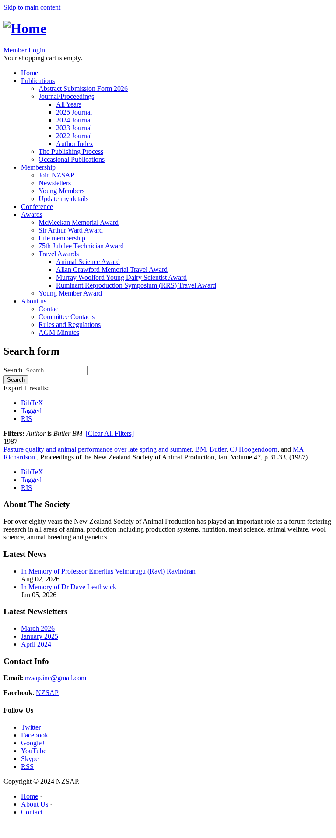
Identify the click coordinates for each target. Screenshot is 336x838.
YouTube (33, 751)
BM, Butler (210, 449)
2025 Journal (74, 112)
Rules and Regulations (69, 324)
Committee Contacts (66, 316)
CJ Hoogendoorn (253, 449)
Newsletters (54, 183)
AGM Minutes (58, 332)
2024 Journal (74, 120)
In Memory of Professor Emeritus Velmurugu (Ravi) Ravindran (108, 571)
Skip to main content (32, 7)
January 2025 (39, 636)
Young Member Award (70, 293)
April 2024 (36, 644)
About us (33, 301)
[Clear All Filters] (110, 433)
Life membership (61, 238)
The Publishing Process (70, 151)
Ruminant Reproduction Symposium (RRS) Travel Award (136, 285)
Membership (38, 167)
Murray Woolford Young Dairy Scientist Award (121, 277)
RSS (27, 766)
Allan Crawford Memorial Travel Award (112, 269)
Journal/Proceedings (66, 96)
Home (29, 72)
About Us (34, 804)
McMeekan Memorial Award (78, 222)
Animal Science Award (88, 261)
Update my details (63, 198)
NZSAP (47, 692)
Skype (29, 758)
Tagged (31, 410)
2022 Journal (74, 135)
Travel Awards (58, 253)
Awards (31, 214)
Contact (49, 309)
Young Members (61, 191)
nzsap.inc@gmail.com (55, 678)
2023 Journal (74, 128)
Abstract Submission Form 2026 (83, 88)
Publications (38, 80)
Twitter (31, 727)
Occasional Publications (71, 159)
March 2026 (38, 628)
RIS (26, 418)
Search (14, 370)
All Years (68, 104)
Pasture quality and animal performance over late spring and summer (98, 449)
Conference (37, 206)
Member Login (24, 50)
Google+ (33, 743)
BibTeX (32, 403)
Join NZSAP (56, 175)
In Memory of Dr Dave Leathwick (68, 587)
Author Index (74, 143)
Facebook (34, 735)
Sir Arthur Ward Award (70, 230)
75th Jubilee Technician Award (81, 246)
